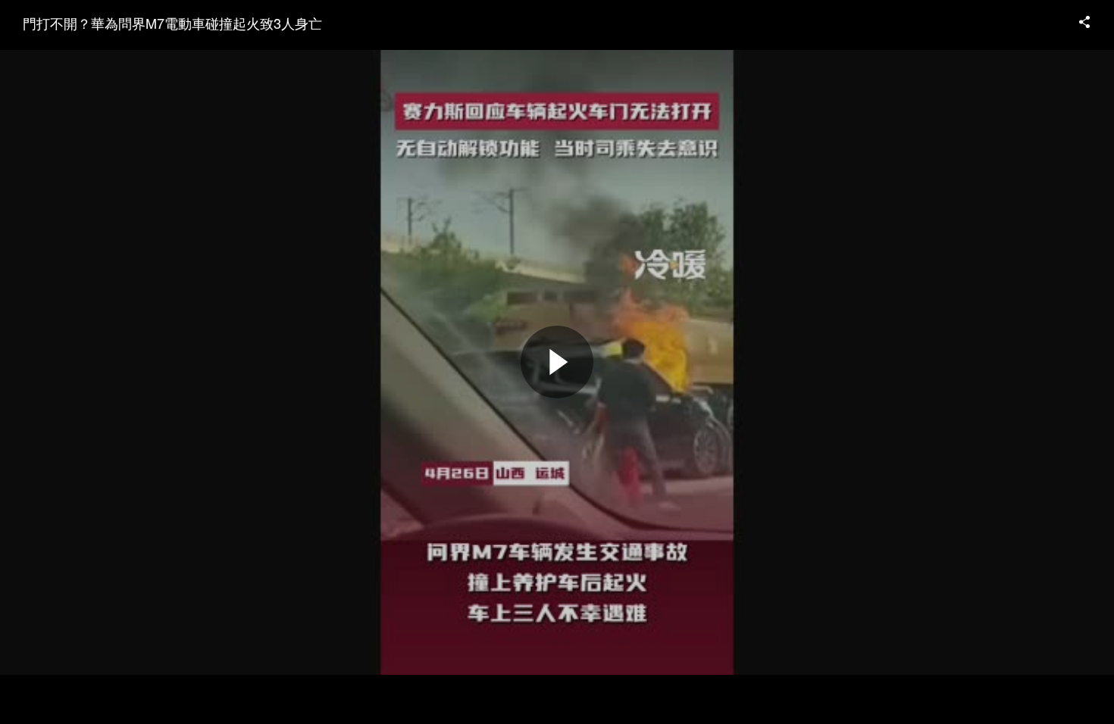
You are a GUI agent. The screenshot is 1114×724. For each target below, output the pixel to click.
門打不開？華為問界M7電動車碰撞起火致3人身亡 (172, 23)
